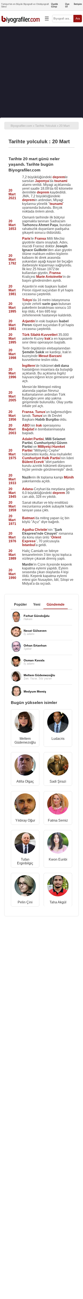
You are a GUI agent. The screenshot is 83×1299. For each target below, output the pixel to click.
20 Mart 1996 (12, 373)
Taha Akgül (58, 902)
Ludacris (58, 738)
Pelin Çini (25, 902)
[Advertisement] (41, 72)
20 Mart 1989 (12, 554)
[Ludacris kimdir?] (58, 723)
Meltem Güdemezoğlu (25, 740)
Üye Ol (67, 5)
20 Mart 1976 (12, 537)
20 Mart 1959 (12, 506)
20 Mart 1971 (12, 520)
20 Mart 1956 (12, 415)
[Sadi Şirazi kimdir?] (58, 765)
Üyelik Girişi (54, 5)
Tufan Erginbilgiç (25, 861)
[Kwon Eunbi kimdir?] (58, 843)
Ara (78, 18)
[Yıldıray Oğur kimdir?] (25, 804)
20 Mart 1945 (12, 492)
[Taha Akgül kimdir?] (58, 886)
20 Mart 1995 (12, 307)
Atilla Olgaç (25, 781)
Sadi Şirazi (58, 781)
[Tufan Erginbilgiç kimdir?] (25, 843)
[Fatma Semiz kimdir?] (58, 804)
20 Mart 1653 (12, 225)
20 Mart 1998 (12, 354)
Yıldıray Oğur (25, 820)
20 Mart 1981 (12, 290)
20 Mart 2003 (12, 429)
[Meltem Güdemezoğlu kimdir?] (25, 723)
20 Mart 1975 (12, 454)
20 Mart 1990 (12, 574)
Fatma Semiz (58, 820)
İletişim (78, 4)
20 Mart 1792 (12, 259)
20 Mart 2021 (12, 194)
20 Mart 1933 (12, 479)
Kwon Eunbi (58, 859)
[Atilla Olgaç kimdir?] (25, 765)
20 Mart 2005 (12, 396)
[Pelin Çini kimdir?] (25, 886)
